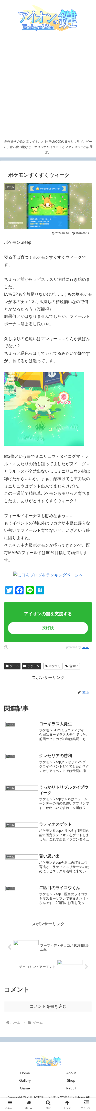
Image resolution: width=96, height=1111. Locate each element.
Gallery (25, 1080)
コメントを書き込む (48, 1006)
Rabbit (71, 1088)
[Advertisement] (48, 86)
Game (25, 1088)
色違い (73, 666)
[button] (82, 793)
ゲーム (14, 666)
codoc (85, 647)
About (71, 1073)
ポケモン (33, 666)
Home (25, 1073)
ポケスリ (55, 666)
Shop (71, 1080)
